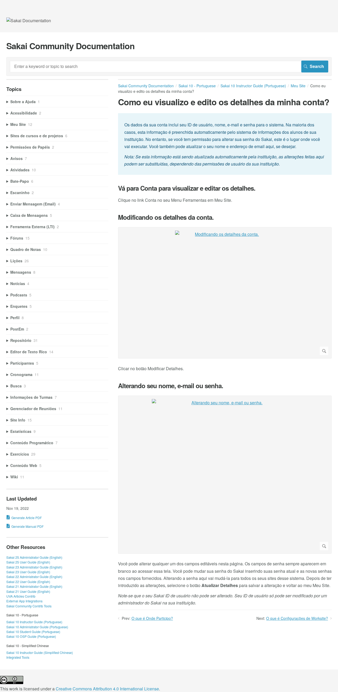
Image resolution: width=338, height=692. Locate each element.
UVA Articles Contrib (20, 596)
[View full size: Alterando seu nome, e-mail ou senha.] (224, 474)
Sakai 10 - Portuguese (197, 85)
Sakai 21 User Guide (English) (28, 591)
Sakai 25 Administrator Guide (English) (34, 557)
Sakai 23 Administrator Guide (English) (34, 567)
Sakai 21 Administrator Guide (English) (34, 586)
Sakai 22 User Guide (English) (28, 581)
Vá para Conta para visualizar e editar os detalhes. (186, 188)
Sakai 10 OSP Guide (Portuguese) (31, 636)
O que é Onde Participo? (152, 618)
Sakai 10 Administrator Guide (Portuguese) (37, 627)
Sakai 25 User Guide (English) (28, 562)
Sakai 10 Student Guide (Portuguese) (33, 631)
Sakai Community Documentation (146, 85)
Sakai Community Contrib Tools (28, 606)
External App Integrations (24, 601)
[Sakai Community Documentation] (28, 20)
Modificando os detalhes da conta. (166, 217)
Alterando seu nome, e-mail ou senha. (170, 385)
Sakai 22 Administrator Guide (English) (34, 576)
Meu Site (298, 85)
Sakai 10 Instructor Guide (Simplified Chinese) (39, 652)
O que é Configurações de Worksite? (297, 618)
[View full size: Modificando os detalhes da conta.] (224, 293)
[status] (225, 144)
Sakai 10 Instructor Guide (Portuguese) (253, 85)
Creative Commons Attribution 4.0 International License (107, 689)
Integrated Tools (17, 657)
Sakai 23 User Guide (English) (28, 572)
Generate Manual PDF (27, 526)
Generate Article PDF (26, 517)
